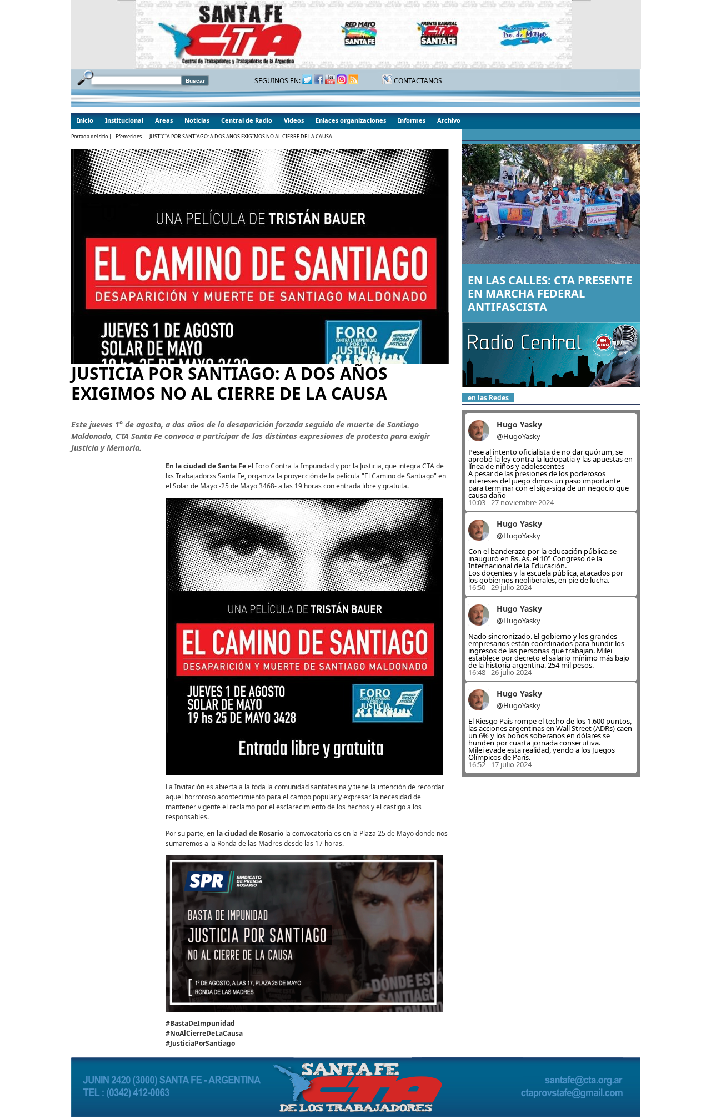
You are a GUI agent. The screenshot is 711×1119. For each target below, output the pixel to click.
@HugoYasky (518, 436)
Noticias (196, 120)
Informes (411, 120)
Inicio (85, 120)
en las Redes (488, 397)
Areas (164, 120)
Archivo (448, 120)
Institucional (124, 120)
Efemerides (129, 136)
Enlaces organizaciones (351, 120)
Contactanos (417, 80)
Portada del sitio (89, 136)
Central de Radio (246, 120)
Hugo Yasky (519, 424)
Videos (294, 120)
